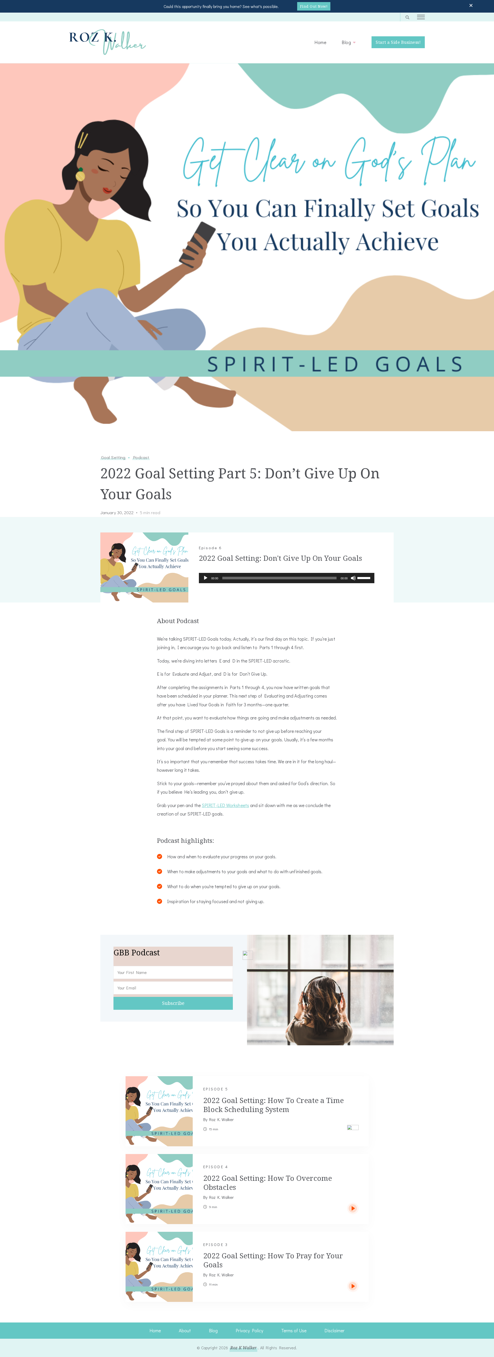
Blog (346, 42)
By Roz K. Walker (218, 1119)
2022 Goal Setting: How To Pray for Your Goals (273, 1260)
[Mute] (353, 581)
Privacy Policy (249, 1330)
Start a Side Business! (398, 42)
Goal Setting (113, 457)
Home (320, 42)
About (185, 1330)
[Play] (205, 581)
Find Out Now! (314, 6)
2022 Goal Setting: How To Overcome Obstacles (267, 1182)
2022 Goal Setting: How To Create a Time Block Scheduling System (273, 1104)
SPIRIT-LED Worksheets (225, 805)
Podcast (141, 457)
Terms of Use (293, 1330)
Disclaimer (334, 1330)
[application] (286, 578)
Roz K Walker (243, 1348)
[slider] (364, 577)
